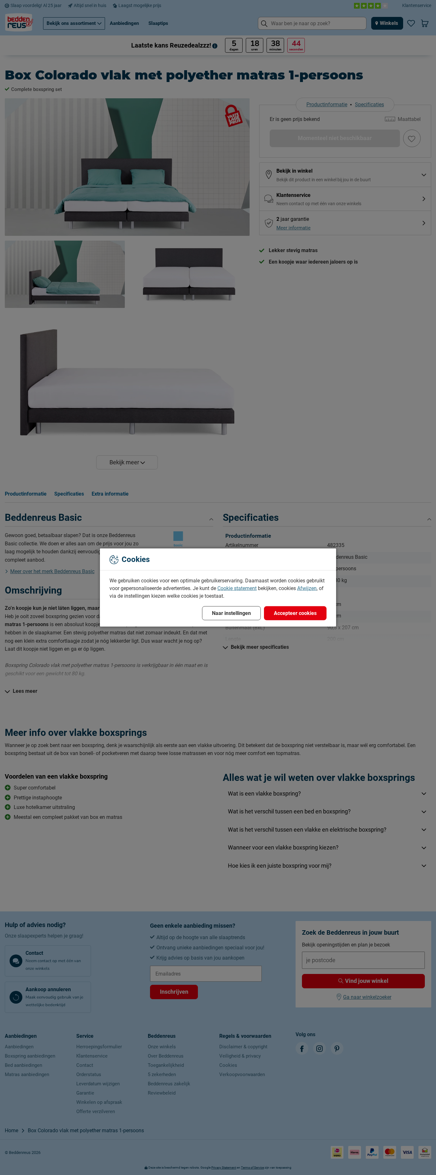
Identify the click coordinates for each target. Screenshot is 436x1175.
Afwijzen (307, 588)
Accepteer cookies (295, 613)
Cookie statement (237, 588)
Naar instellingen (231, 613)
